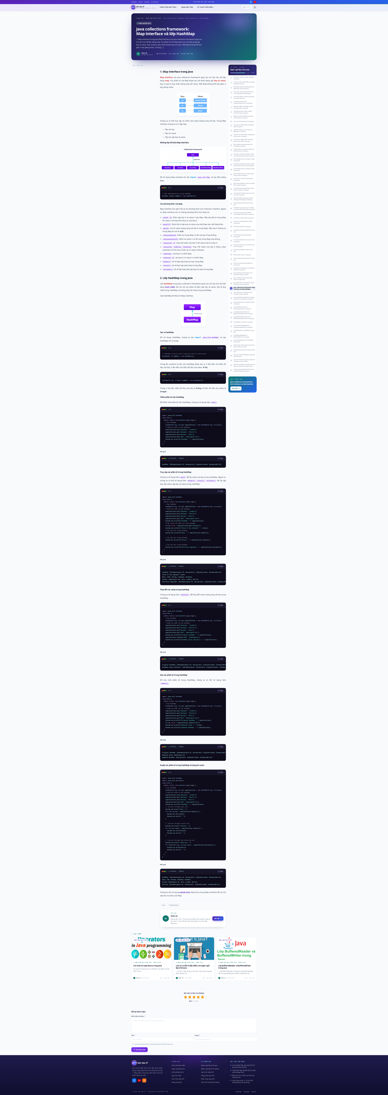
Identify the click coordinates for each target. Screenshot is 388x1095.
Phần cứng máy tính (208, 1079)
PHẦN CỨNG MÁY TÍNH (168, 7)
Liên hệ (141, 2)
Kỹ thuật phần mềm (178, 1065)
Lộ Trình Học (154, 2)
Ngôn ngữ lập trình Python (210, 1069)
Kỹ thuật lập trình (178, 1072)
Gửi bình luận (140, 1050)
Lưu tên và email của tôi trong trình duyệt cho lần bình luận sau (153, 1044)
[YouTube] (255, 2)
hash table (170, 287)
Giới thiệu (134, 2)
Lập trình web (176, 1076)
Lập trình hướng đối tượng (210, 1082)
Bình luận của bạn (138, 1016)
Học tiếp (235, 388)
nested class (184, 892)
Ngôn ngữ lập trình (153, 18)
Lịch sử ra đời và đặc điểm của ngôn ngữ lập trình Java (192, 966)
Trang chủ (139, 18)
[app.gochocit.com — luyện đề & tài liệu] (144, 1080)
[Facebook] (250, 2)
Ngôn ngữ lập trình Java (209, 1065)
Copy (221, 188)
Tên (133, 1035)
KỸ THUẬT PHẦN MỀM (205, 7)
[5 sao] (202, 997)
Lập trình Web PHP (207, 1072)
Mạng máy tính (177, 1082)
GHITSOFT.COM (163, 1091)
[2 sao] (190, 997)
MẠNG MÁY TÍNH (187, 7)
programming (173, 905)
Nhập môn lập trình (208, 1076)
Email (197, 1035)
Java (163, 905)
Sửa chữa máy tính (178, 1079)
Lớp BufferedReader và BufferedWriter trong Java (234, 966)
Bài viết (216, 918)
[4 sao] (198, 997)
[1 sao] (185, 997)
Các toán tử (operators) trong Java (147, 965)
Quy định (146, 2)
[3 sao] (194, 997)
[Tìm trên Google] (255, 7)
